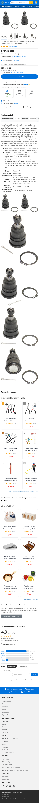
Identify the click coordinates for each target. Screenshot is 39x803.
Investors (4, 709)
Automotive (17, 121)
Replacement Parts (27, 121)
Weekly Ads (27, 692)
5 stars (3, 651)
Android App (5, 779)
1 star (3, 660)
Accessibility (5, 747)
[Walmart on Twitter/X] (7, 786)
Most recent (11, 666)
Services (16, 6)
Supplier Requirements (8, 715)
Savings (23, 6)
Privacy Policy (6, 762)
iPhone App (5, 776)
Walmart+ (5, 730)
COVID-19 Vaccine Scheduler (10, 739)
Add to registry (29, 107)
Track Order (14, 692)
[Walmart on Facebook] (3, 786)
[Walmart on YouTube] (10, 786)
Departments (8, 6)
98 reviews (14, 46)
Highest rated (23, 666)
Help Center (30, 689)
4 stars (3, 653)
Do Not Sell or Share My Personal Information (15, 770)
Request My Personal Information (11, 767)
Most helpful (6, 670)
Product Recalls (6, 750)
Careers (4, 704)
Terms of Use (5, 759)
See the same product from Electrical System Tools (23, 492)
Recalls (4, 744)
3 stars (3, 655)
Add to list (10, 107)
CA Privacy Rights (7, 764)
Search (34, 674)
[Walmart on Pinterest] (14, 786)
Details (16, 103)
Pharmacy (5, 741)
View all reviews (8, 645)
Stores (4, 724)
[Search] (31, 2)
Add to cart (20, 76)
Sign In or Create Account (14, 689)
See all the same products (30, 600)
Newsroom (5, 707)
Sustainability (5, 712)
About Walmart (6, 701)
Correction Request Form (11, 616)
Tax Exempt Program (8, 752)
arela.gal (16, 60)
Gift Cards (5, 732)
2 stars (3, 658)
